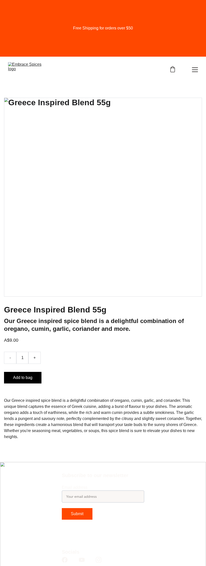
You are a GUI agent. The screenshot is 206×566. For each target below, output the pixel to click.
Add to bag (22, 377)
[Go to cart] (172, 70)
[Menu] (195, 69)
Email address (74, 487)
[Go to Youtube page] (82, 560)
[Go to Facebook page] (65, 560)
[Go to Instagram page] (98, 560)
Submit (77, 514)
